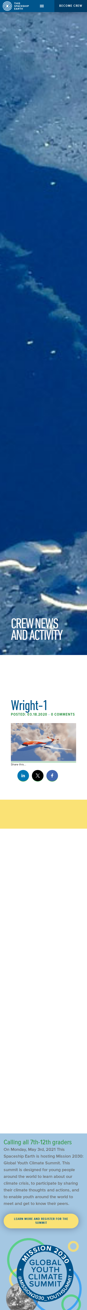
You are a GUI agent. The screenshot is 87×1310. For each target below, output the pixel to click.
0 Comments (63, 714)
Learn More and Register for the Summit (41, 1221)
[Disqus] (43, 932)
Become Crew (70, 6)
